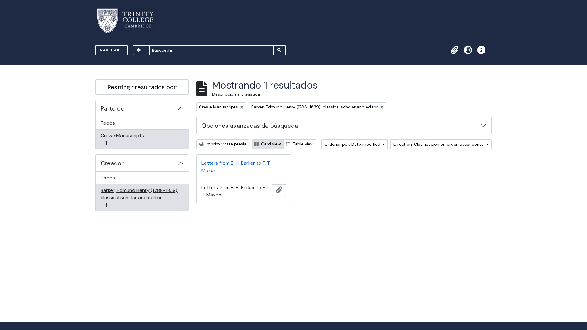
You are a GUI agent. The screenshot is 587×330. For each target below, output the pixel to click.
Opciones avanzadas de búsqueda (249, 126)
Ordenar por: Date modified (353, 144)
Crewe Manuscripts (122, 139)
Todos (108, 123)
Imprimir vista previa (225, 144)
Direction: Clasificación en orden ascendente (439, 144)
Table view (303, 144)
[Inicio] (129, 21)
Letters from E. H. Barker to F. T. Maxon (236, 167)
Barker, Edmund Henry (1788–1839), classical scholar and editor (139, 197)
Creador (112, 163)
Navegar (110, 50)
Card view (270, 144)
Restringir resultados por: (142, 87)
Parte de (112, 108)
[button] (454, 50)
